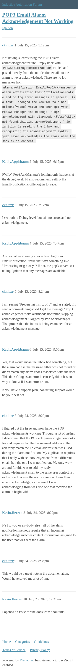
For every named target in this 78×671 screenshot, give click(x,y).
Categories (22, 642)
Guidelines (41, 642)
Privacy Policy (40, 650)
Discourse (26, 660)
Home (6, 642)
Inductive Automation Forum (22, 4)
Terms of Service (14, 650)
